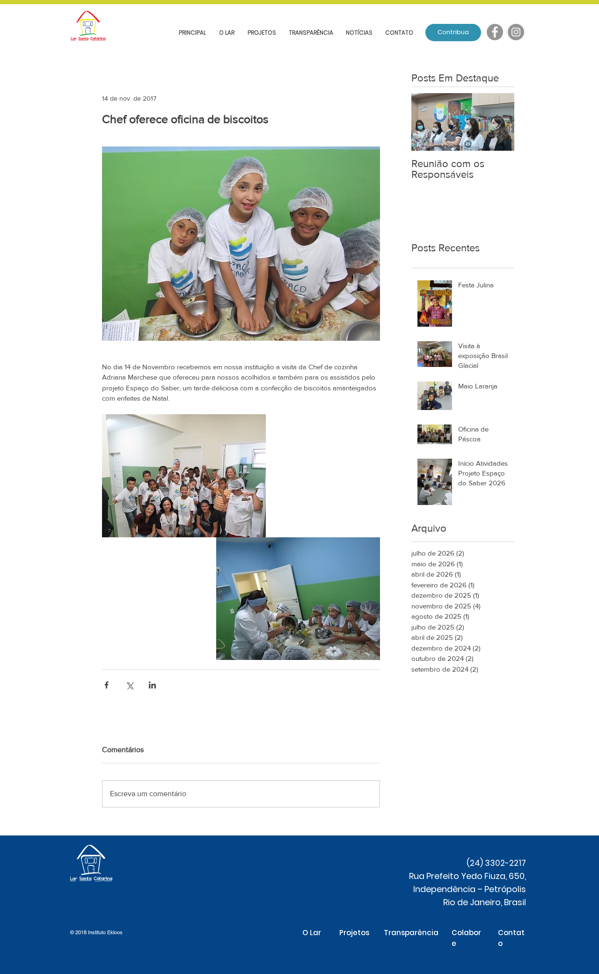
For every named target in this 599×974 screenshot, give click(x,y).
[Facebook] (495, 32)
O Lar (311, 932)
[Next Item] (499, 122)
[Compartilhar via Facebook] (106, 685)
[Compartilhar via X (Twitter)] (129, 685)
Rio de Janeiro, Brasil (484, 902)
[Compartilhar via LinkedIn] (152, 685)
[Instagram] (516, 32)
